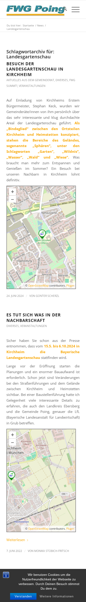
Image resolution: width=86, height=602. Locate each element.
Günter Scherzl (47, 296)
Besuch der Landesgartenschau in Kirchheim (35, 69)
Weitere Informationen (57, 596)
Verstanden (23, 596)
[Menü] (73, 9)
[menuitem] (62, 9)
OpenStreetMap (38, 285)
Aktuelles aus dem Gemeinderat (30, 80)
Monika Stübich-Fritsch (51, 551)
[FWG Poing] (35, 9)
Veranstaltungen (32, 86)
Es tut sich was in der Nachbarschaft (33, 317)
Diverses (61, 80)
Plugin (70, 285)
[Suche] (62, 9)
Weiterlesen (15, 539)
